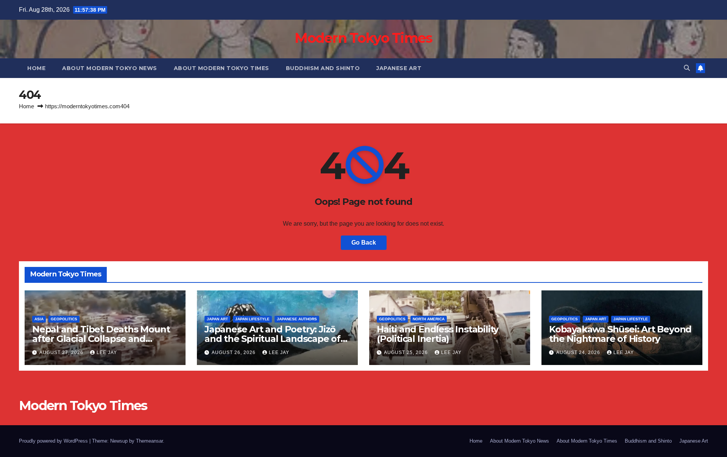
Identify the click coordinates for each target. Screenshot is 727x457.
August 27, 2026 (62, 352)
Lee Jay (107, 352)
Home (36, 68)
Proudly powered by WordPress (54, 441)
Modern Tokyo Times (363, 38)
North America (429, 319)
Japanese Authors (297, 319)
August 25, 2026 (406, 352)
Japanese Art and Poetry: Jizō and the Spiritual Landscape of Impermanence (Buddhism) (272, 339)
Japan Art (217, 319)
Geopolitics (64, 319)
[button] (687, 68)
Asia (39, 319)
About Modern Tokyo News (109, 68)
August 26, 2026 (234, 352)
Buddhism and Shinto (323, 68)
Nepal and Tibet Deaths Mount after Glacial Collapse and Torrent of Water (101, 339)
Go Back (363, 242)
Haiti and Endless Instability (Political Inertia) (437, 334)
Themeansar (149, 441)
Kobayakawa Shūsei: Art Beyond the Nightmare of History (620, 334)
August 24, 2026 (579, 352)
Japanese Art (398, 68)
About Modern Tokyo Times (221, 68)
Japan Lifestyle (252, 319)
